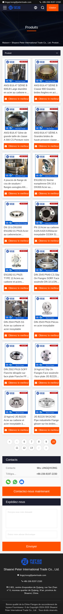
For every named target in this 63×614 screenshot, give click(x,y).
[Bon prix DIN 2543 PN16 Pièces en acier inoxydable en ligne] (46, 307)
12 (24, 448)
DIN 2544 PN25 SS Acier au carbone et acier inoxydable (14, 325)
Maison (5, 42)
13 (31, 448)
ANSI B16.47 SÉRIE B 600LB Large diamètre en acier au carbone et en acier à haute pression (15, 92)
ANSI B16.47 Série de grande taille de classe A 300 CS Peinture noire (16, 136)
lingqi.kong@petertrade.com (18, 2)
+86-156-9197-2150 (51, 2)
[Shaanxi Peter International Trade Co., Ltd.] (14, 7)
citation (52, 7)
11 (17, 448)
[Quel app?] (15, 482)
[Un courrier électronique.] (22, 482)
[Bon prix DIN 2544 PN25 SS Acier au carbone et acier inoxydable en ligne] (16, 307)
